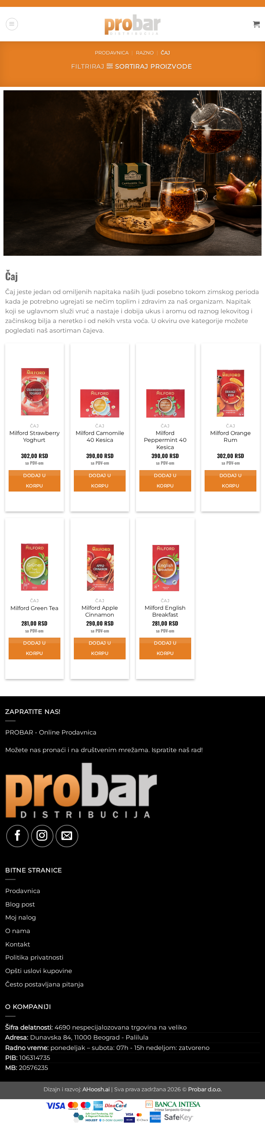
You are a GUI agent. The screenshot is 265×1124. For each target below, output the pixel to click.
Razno (145, 53)
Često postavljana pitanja (44, 984)
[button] (12, 24)
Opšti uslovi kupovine (38, 970)
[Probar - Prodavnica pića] (132, 24)
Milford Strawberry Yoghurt (34, 437)
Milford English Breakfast (165, 611)
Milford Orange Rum (230, 437)
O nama (17, 930)
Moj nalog (20, 917)
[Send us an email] (67, 836)
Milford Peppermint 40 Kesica (165, 440)
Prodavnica (112, 53)
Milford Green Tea (34, 608)
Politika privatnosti (34, 957)
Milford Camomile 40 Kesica (100, 437)
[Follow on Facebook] (17, 836)
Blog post (20, 904)
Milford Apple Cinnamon (99, 611)
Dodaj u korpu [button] (34, 480)
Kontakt (17, 944)
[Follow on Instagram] (42, 836)
